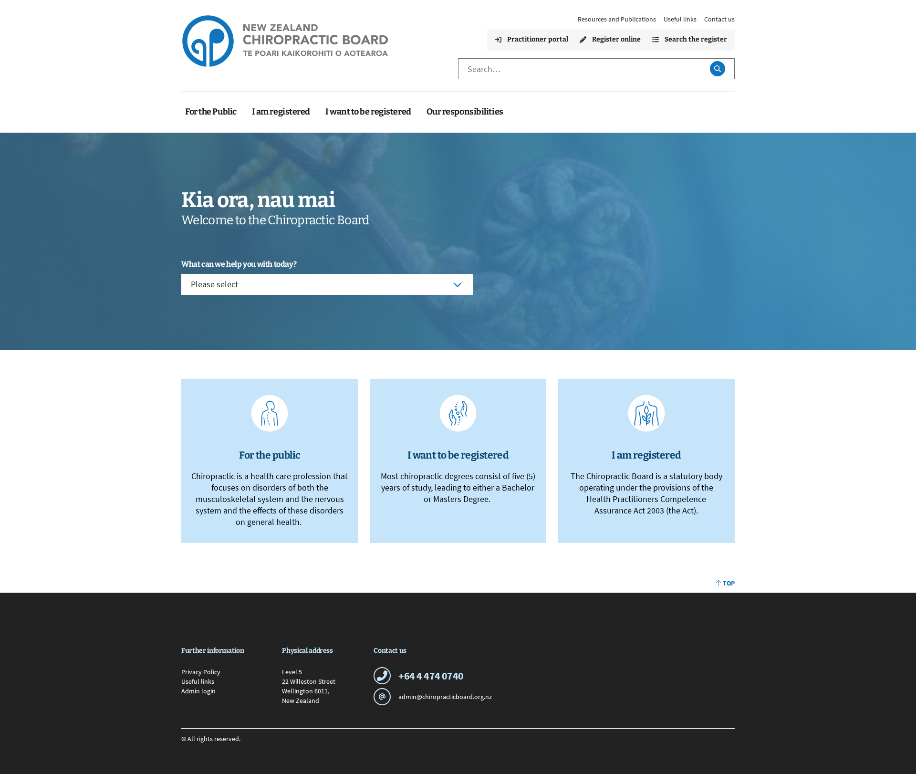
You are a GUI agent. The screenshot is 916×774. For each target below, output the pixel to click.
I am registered (646, 455)
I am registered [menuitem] (281, 111)
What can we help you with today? (238, 264)
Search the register (696, 39)
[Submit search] (717, 68)
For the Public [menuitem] (211, 111)
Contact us (719, 19)
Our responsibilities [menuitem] (465, 111)
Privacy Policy (200, 672)
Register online (616, 39)
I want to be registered (458, 455)
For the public (270, 455)
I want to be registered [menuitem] (368, 111)
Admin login (198, 691)
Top (729, 583)
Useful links (680, 19)
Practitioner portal (537, 39)
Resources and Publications (617, 19)
